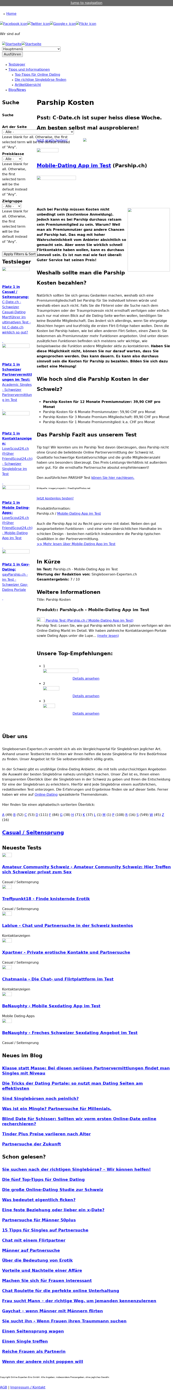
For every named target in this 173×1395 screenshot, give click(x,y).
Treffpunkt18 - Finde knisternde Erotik (46, 899)
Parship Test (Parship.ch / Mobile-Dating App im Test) (89, 620)
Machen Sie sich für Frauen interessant (47, 1280)
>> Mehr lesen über (54, 544)
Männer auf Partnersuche (31, 1250)
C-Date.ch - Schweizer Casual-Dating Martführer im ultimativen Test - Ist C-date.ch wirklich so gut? (16, 312)
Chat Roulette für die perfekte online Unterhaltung (60, 1290)
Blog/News (17, 90)
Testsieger (16, 64)
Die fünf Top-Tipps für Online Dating (43, 1179)
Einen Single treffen (25, 1341)
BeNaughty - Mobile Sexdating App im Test (51, 1006)
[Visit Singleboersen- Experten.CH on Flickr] (86, 24)
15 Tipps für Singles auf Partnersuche (45, 1230)
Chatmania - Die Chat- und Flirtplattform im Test (58, 979)
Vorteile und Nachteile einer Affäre (42, 1270)
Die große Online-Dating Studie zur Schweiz (52, 1189)
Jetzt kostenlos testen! (55, 498)
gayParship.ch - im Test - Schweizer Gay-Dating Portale (16, 579)
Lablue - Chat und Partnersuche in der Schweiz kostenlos (67, 925)
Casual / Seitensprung (33, 833)
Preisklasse (13, 154)
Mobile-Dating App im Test (74, 166)
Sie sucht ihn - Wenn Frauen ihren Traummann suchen (64, 1321)
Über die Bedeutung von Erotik (37, 1260)
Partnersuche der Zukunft (31, 1144)
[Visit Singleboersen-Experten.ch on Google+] (63, 24)
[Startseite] (12, 44)
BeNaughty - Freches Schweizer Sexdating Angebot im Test (70, 1032)
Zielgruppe (12, 201)
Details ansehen (86, 679)
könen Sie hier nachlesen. (112, 478)
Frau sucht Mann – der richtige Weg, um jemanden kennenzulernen (79, 1301)
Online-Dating (46, 795)
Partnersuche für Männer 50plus (39, 1220)
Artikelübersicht (28, 85)
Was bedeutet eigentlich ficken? (39, 1200)
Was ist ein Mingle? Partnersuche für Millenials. (56, 1108)
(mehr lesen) (108, 636)
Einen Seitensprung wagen (33, 1331)
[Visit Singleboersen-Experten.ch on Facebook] (13, 24)
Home (11, 14)
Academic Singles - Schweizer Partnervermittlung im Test (17, 384)
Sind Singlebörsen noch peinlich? (40, 1098)
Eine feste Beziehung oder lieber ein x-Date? (53, 1210)
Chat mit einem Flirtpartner (33, 1240)
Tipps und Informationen (29, 70)
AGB (3, 1387)
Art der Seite (14, 127)
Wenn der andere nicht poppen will (42, 1361)
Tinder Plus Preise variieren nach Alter (46, 1134)
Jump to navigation (86, 3)
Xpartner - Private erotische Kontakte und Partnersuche (66, 952)
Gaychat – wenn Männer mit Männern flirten (52, 1311)
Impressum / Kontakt (27, 1387)
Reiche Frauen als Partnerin (34, 1351)
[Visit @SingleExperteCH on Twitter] (38, 24)
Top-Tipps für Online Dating (37, 75)
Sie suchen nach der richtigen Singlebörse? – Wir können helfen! (76, 1169)
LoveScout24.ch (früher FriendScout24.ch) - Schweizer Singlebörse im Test (17, 456)
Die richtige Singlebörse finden (40, 80)
